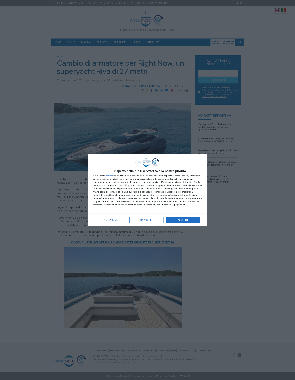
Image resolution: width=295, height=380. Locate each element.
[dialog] (147, 190)
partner (109, 176)
